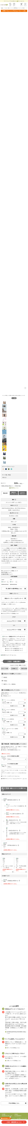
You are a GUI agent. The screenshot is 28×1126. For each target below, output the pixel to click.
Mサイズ (4, 477)
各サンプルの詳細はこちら (13, 1047)
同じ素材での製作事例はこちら (14, 588)
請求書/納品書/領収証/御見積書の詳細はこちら (16, 1032)
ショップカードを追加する (17, 806)
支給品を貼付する (13, 830)
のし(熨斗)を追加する (15, 813)
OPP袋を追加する (12, 845)
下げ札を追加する (22, 866)
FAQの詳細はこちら (14, 1103)
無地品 (5, 677)
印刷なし (10, 759)
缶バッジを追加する (9, 866)
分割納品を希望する (12, 880)
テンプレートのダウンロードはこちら (11, 776)
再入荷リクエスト (14, 705)
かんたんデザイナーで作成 (14, 621)
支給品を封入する (13, 820)
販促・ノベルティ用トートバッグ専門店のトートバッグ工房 (12, 8)
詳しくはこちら (21, 1)
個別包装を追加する (12, 800)
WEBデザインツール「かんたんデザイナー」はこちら (14, 778)
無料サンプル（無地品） (10, 684)
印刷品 (5, 680)
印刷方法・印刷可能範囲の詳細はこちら (11, 749)
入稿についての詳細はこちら (14, 1060)
